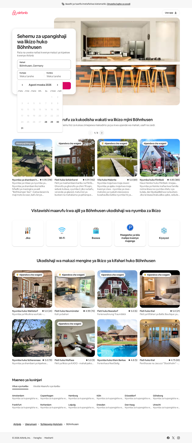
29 (52, 122)
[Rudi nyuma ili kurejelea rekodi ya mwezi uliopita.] (22, 85)
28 (46, 122)
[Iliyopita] (90, 132)
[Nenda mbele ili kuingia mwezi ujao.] (57, 85)
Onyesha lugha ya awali (118, 4)
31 (22, 128)
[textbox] (31, 76)
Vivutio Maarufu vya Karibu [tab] (46, 386)
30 (57, 122)
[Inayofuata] (101, 132)
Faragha (38, 437)
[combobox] (44, 65)
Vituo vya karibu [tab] (20, 386)
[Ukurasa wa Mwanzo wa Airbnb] (20, 12)
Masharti (48, 437)
